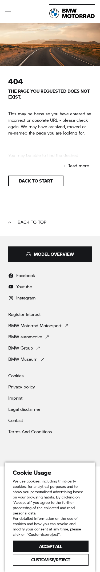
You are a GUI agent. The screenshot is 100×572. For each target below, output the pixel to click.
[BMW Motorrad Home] (72, 13)
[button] (8, 13)
